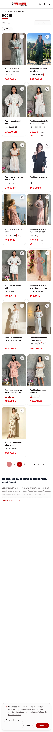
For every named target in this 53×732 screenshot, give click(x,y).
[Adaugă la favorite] (22, 37)
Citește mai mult (10, 500)
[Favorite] (40, 4)
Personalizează (12, 720)
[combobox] (42, 22)
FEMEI (12, 11)
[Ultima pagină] (44, 464)
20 (33, 464)
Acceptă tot (42, 725)
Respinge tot (28, 725)
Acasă (4, 11)
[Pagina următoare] (38, 464)
